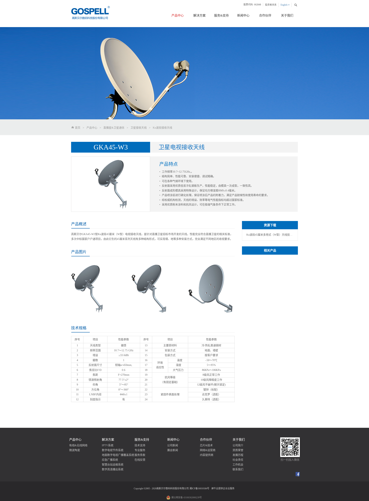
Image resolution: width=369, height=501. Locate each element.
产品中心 (91, 127)
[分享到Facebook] (298, 474)
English (284, 4)
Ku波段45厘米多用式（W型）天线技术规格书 (269, 234)
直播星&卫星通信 (113, 127)
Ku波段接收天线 (162, 127)
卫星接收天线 (138, 127)
